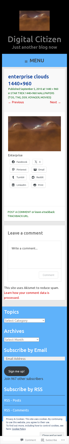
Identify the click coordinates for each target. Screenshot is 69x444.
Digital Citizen (34, 39)
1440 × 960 (51, 89)
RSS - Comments (16, 410)
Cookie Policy (19, 429)
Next (55, 102)
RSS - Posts (12, 400)
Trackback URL (18, 216)
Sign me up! (16, 371)
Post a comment (19, 212)
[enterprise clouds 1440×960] (34, 150)
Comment (48, 274)
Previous (16, 102)
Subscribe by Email (25, 350)
